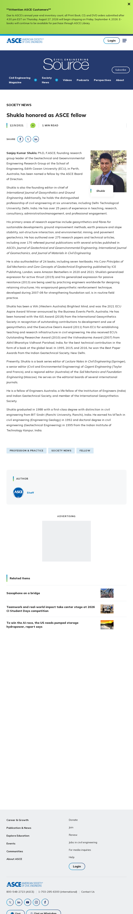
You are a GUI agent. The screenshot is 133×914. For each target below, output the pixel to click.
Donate (73, 819)
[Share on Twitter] (28, 139)
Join (71, 827)
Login (112, 40)
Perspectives (102, 80)
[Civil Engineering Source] (66, 64)
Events (10, 843)
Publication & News (18, 827)
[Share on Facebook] (20, 139)
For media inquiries (80, 849)
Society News (47, 80)
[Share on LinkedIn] (36, 139)
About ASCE (14, 859)
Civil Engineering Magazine (19, 80)
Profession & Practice (26, 450)
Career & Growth (17, 820)
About (120, 80)
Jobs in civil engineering (83, 842)
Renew (73, 834)
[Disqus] (66, 686)
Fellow (85, 450)
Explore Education (17, 835)
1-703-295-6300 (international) (57, 891)
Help (71, 857)
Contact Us (88, 891)
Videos (67, 80)
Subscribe (120, 69)
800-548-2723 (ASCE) (20, 891)
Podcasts (83, 80)
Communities (14, 851)
